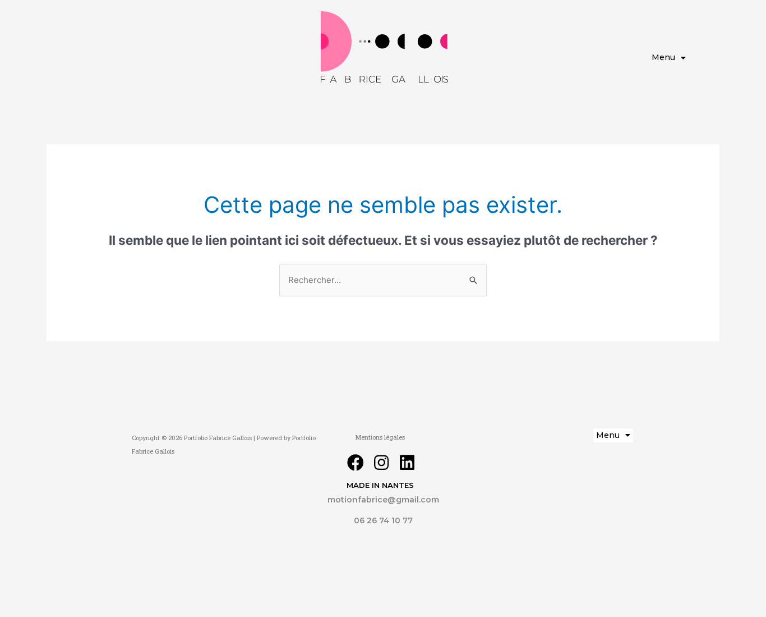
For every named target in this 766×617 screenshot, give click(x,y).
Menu (663, 57)
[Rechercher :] (383, 280)
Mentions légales (380, 437)
